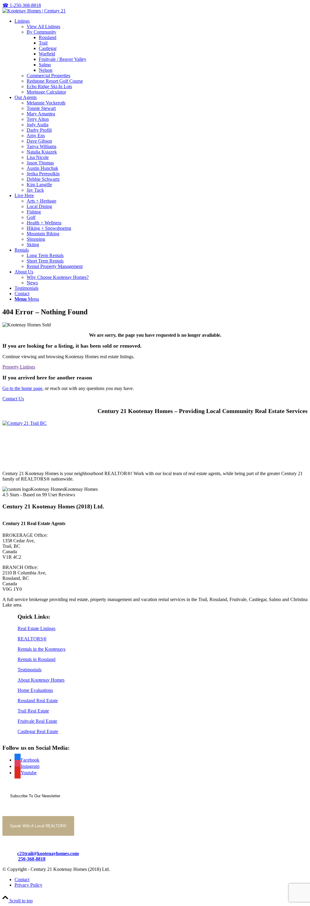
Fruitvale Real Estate (37, 721)
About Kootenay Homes (41, 680)
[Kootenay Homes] (34, 10)
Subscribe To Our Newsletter (35, 796)
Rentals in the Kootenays (41, 649)
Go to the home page (22, 388)
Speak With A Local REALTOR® (38, 826)
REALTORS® (32, 638)
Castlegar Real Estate (38, 731)
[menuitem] (161, 56)
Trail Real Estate (33, 710)
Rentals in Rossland (36, 659)
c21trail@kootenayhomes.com (48, 853)
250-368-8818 (31, 858)
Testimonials (29, 669)
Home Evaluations (35, 690)
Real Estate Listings (36, 628)
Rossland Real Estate (38, 700)
